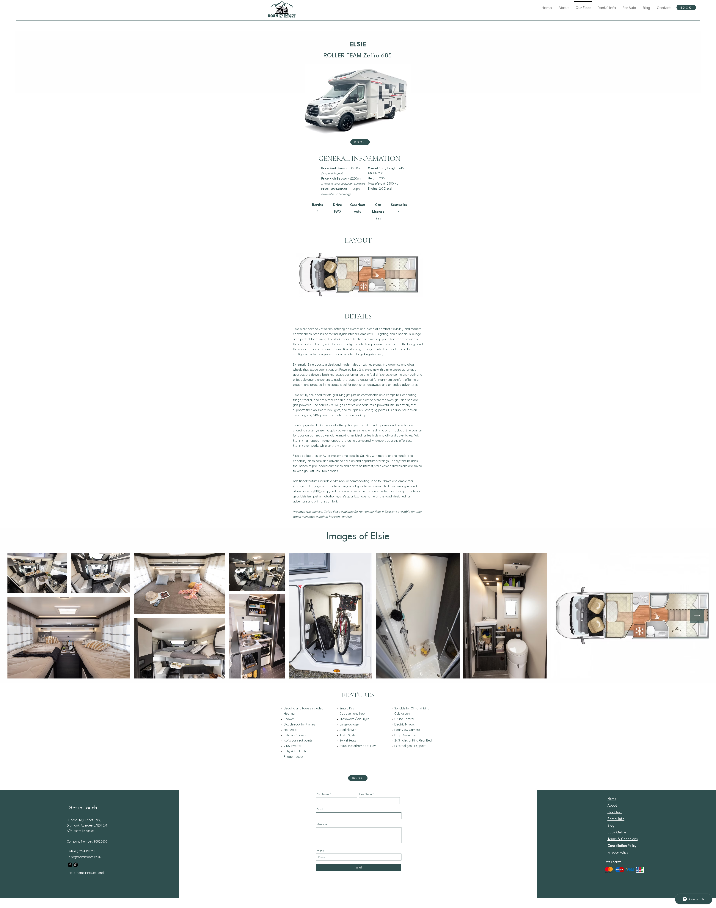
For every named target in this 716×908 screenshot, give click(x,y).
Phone (320, 850)
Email (319, 809)
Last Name (365, 794)
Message (321, 824)
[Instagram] (75, 865)
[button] (606, 6)
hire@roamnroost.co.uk (85, 857)
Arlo (349, 517)
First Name (322, 794)
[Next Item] (697, 616)
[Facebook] (70, 865)
